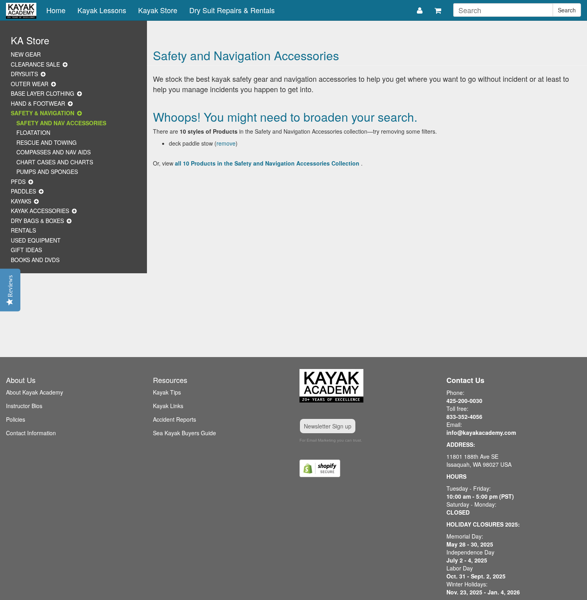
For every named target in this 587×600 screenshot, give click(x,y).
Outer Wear (29, 84)
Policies (15, 419)
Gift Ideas (26, 250)
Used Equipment (36, 240)
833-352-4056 (464, 416)
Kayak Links (168, 406)
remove (226, 143)
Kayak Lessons (101, 10)
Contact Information (31, 433)
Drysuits (24, 74)
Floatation (33, 132)
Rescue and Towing (46, 142)
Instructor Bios (24, 406)
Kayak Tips (167, 392)
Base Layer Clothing (42, 93)
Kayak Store (157, 10)
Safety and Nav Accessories (61, 123)
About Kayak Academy (34, 392)
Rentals (23, 230)
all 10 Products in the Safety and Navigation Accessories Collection (267, 163)
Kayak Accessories (40, 211)
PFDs (18, 182)
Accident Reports (174, 419)
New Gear (26, 54)
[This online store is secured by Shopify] (366, 468)
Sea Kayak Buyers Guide (184, 433)
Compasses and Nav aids (53, 152)
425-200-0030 (464, 401)
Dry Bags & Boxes (37, 221)
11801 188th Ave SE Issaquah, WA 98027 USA (479, 460)
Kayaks (21, 201)
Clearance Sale (35, 64)
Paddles (23, 191)
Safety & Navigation (42, 113)
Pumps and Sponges (47, 172)
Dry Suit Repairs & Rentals (232, 10)
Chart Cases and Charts (54, 162)
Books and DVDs (35, 260)
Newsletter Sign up (327, 426)
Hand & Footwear (38, 103)
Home (55, 10)
